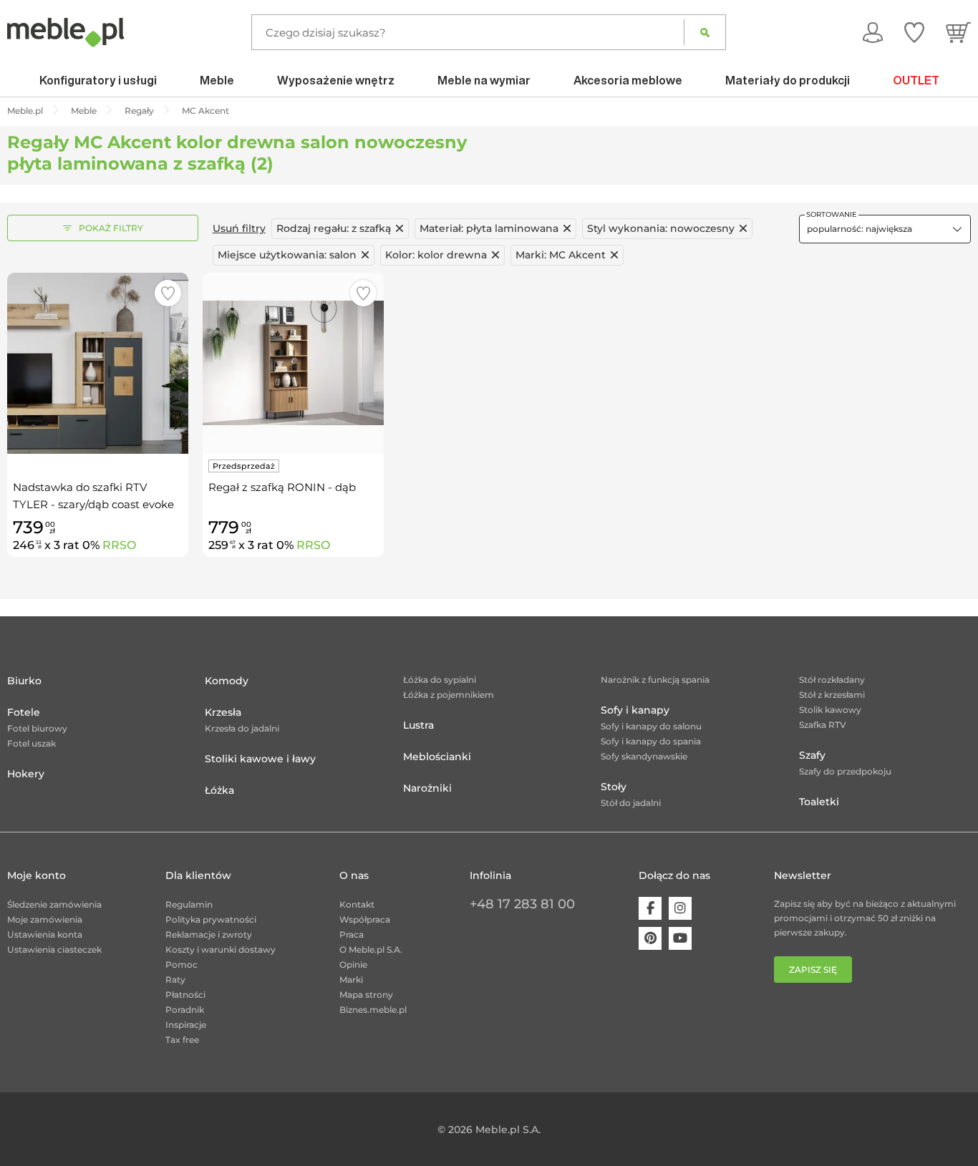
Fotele (23, 712)
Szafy (812, 755)
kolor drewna (436, 254)
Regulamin (189, 904)
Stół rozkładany (832, 679)
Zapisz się (813, 969)
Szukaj (704, 32)
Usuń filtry (239, 228)
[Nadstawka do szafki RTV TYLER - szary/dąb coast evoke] (97, 363)
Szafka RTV (822, 724)
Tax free (182, 1039)
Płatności (185, 994)
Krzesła (223, 712)
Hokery (25, 773)
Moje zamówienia (44, 919)
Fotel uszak (31, 743)
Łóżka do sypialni (439, 679)
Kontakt (356, 904)
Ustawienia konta (44, 934)
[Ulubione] (914, 32)
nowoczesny (661, 228)
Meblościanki (437, 756)
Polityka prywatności (210, 919)
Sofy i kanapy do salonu (651, 726)
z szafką (333, 228)
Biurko (24, 680)
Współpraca (364, 919)
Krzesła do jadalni (242, 728)
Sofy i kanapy (635, 710)
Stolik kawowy (830, 709)
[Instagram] (680, 908)
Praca (351, 934)
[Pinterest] (650, 938)
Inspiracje (185, 1024)
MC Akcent (560, 254)
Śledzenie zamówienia (54, 904)
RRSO (119, 545)
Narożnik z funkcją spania (655, 679)
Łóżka (219, 790)
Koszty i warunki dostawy (220, 949)
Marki (351, 979)
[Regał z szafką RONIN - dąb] (293, 363)
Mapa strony (366, 994)
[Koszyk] (958, 32)
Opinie (353, 964)
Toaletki (819, 801)
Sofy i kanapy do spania (651, 741)
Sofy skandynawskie (644, 756)
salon (287, 254)
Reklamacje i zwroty (208, 934)
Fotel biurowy (37, 728)
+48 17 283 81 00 (522, 904)
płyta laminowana (489, 228)
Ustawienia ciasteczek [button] (54, 949)
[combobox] (885, 229)
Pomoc (181, 964)
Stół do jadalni (631, 802)
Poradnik (184, 1009)
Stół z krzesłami (832, 694)
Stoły (613, 786)
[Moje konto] (873, 32)
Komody (226, 680)
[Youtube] (680, 938)
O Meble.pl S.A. (370, 949)
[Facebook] (650, 908)
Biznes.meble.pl (373, 1009)
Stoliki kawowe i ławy (260, 758)
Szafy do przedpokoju (845, 771)
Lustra (418, 725)
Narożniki (427, 788)
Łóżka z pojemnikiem (448, 694)
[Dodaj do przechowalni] (168, 293)
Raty (175, 979)
